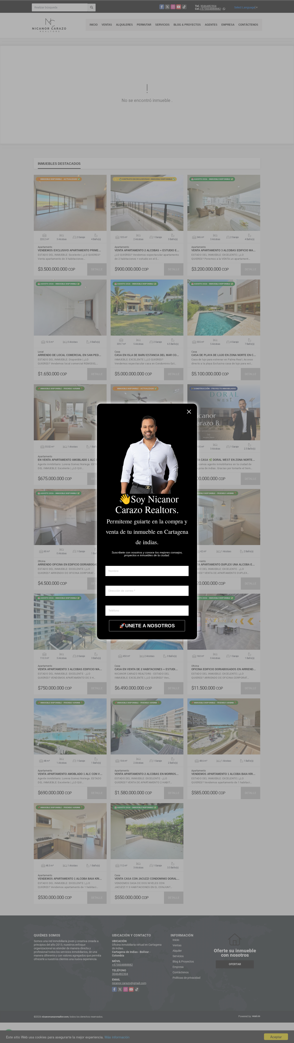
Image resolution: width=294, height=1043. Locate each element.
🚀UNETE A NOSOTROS (147, 625)
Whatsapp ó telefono (118, 601)
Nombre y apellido (116, 562)
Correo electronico (116, 581)
